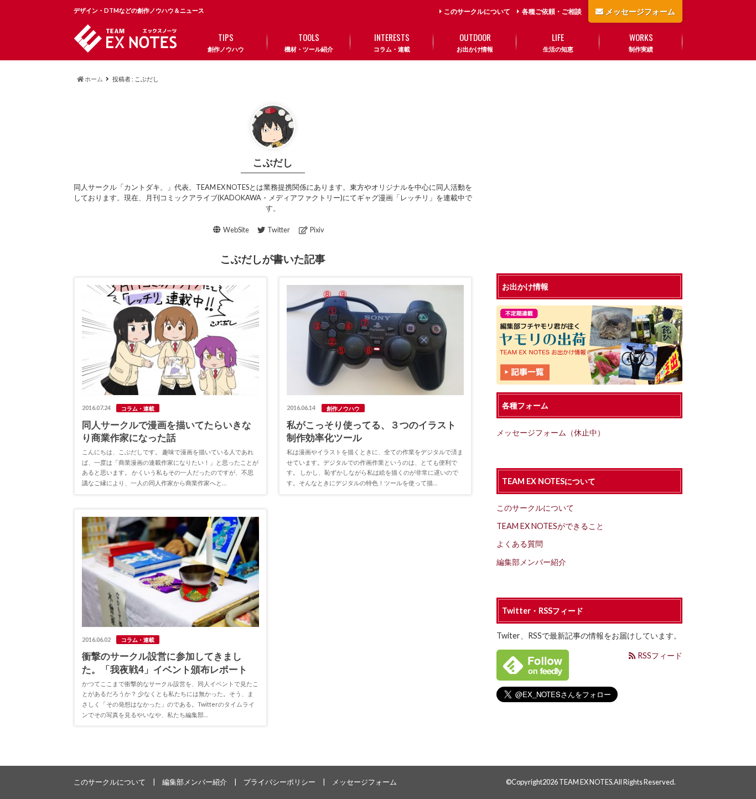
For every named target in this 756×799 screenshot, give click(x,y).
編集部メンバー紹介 (531, 562)
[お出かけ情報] (589, 378)
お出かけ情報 (475, 41)
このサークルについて (477, 11)
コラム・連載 (392, 41)
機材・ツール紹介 (308, 41)
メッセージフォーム (640, 11)
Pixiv (317, 229)
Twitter (278, 229)
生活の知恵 (558, 41)
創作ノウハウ (226, 41)
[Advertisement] (589, 174)
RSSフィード (659, 655)
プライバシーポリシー (279, 781)
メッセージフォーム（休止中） (550, 432)
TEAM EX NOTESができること (550, 526)
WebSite (236, 229)
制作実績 (641, 41)
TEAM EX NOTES (585, 781)
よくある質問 (519, 543)
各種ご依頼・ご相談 (552, 11)
